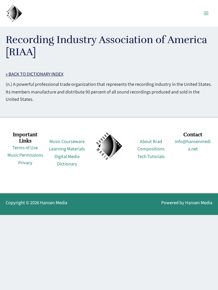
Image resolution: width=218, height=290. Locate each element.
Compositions (151, 149)
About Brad (151, 141)
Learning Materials (67, 149)
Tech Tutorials (151, 156)
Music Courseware (67, 141)
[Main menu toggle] (206, 13)
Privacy (25, 162)
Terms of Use (25, 147)
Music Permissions (25, 155)
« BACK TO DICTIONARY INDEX (34, 74)
